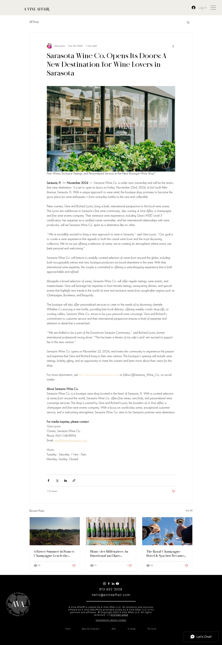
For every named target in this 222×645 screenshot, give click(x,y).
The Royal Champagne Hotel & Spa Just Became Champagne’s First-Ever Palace (165, 554)
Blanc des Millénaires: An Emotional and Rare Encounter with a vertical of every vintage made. (109, 554)
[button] (213, 8)
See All (189, 510)
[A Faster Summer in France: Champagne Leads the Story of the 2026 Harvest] (55, 531)
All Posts (34, 22)
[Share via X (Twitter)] (57, 480)
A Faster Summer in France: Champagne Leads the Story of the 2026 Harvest (54, 554)
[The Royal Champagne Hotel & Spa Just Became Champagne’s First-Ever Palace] (167, 531)
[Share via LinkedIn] (65, 480)
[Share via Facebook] (48, 480)
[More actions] (173, 46)
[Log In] (193, 7)
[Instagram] (104, 583)
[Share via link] (74, 480)
